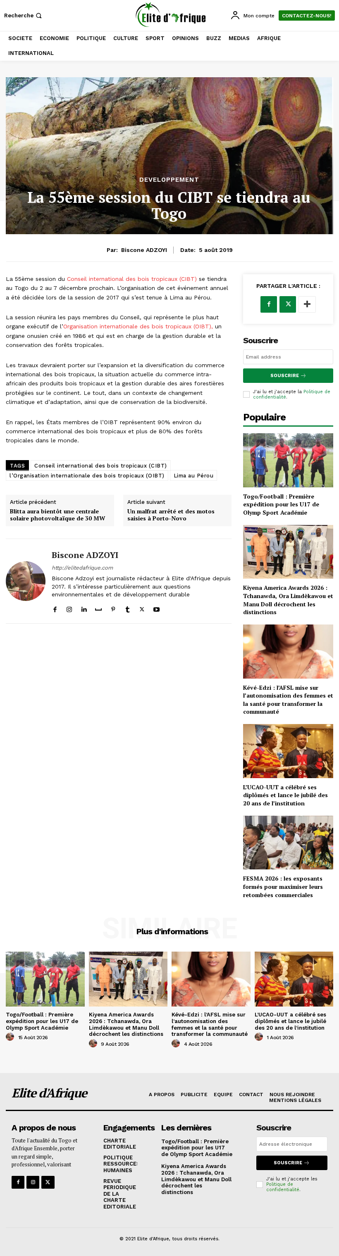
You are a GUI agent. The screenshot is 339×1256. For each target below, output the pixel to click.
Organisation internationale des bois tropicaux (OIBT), (138, 326)
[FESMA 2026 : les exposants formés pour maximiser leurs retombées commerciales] (288, 843)
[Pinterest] (113, 608)
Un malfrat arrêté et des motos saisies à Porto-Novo (171, 515)
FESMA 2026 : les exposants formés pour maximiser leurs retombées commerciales (283, 886)
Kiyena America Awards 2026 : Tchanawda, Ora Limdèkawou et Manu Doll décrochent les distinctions (288, 600)
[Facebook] (55, 608)
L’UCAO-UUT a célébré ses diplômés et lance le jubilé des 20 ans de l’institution (285, 795)
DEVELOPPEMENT (169, 180)
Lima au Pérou (194, 475)
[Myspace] (98, 608)
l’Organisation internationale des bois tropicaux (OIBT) (87, 475)
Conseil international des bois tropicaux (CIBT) (132, 278)
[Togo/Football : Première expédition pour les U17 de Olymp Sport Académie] (288, 460)
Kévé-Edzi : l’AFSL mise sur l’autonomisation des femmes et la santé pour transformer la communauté (288, 700)
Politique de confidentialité (282, 1187)
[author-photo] (11, 1037)
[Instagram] (69, 608)
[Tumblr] (127, 608)
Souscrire (284, 375)
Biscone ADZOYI (144, 250)
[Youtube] (156, 608)
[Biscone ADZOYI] (25, 581)
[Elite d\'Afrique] (170, 14)
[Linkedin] (84, 608)
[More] (307, 304)
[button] (23, 15)
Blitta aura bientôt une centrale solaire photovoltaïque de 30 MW (57, 515)
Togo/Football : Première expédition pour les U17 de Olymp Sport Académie (281, 504)
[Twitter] (142, 608)
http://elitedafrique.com (82, 568)
